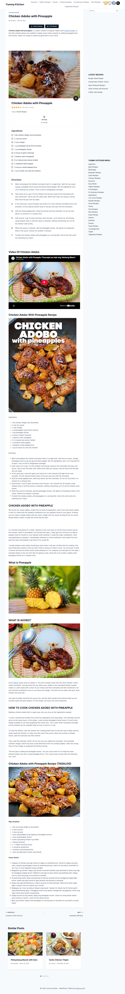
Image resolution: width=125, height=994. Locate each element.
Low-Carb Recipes (95, 198)
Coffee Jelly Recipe (95, 92)
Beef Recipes (93, 167)
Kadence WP (80, 988)
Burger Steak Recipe (95, 78)
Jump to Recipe (37, 26)
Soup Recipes (93, 226)
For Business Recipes (81, 2)
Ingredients (92, 195)
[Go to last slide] (11, 953)
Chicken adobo (69, 31)
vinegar (17, 187)
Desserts (34, 2)
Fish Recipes (93, 189)
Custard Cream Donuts (14, 914)
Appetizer (91, 164)
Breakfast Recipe (94, 173)
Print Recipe (53, 26)
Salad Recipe (93, 215)
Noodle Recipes (94, 201)
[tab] (40, 976)
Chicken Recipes (66, 2)
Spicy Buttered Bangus (96, 85)
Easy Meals (92, 184)
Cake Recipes (93, 175)
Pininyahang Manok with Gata (24, 960)
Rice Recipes (93, 212)
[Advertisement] (36, 42)
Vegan (90, 232)
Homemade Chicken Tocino (98, 82)
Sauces (91, 217)
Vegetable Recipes (72, 6)
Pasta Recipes (93, 203)
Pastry (90, 206)
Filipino (15, 683)
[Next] (77, 953)
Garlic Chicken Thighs (59, 960)
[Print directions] (75, 98)
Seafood (91, 220)
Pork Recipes (96, 2)
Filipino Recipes (45, 2)
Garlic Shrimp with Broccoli (98, 89)
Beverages (92, 170)
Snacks (55, 2)
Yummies (13, 20)
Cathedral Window (76, 914)
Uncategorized (93, 229)
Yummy (53, 963)
